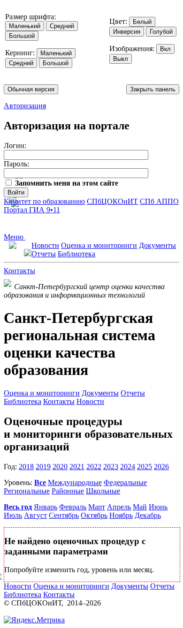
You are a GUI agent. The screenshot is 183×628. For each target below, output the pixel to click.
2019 (43, 467)
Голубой (161, 31)
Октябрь (94, 515)
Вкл (165, 48)
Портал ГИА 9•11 (32, 210)
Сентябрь (64, 515)
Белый (142, 21)
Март (96, 507)
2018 (26, 467)
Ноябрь (121, 515)
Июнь (158, 507)
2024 (127, 467)
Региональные (27, 491)
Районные (68, 491)
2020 (60, 467)
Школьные (103, 491)
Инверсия (126, 31)
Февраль (72, 507)
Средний (62, 26)
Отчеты (43, 254)
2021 (76, 467)
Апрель (119, 507)
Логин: (15, 146)
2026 (161, 467)
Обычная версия (31, 89)
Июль (13, 515)
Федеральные (125, 482)
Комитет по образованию (44, 201)
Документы (157, 245)
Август (35, 515)
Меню (14, 237)
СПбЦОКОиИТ (112, 201)
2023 (110, 467)
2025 (144, 467)
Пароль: (16, 164)
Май (140, 507)
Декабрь (148, 515)
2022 (93, 467)
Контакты (19, 271)
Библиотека (76, 254)
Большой (22, 35)
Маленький (24, 26)
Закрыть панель (152, 89)
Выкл (120, 58)
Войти (16, 192)
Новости (45, 245)
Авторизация (25, 106)
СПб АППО (159, 201)
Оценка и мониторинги (99, 245)
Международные (75, 482)
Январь (45, 507)
